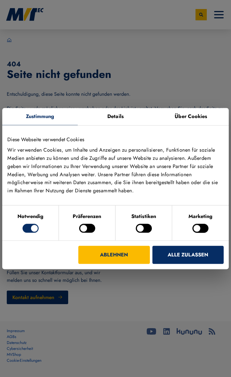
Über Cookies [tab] (191, 116)
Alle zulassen (188, 254)
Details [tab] (115, 116)
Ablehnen (114, 254)
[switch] (87, 228)
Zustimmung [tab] (40, 116)
